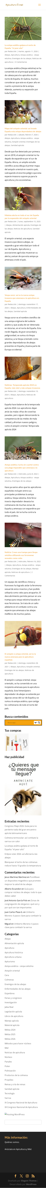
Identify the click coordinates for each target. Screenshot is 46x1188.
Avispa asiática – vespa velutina (19, 966)
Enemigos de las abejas (21, 58)
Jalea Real (9, 1007)
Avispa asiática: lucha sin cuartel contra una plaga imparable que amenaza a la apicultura (22, 468)
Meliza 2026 (10, 1039)
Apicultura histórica (14, 952)
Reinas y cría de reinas (15, 1084)
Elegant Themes (29, 1180)
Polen (7, 1066)
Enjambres (10, 993)
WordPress (31, 1184)
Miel (6, 1048)
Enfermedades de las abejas (18, 988)
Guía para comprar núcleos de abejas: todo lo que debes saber (23, 892)
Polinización (10, 1070)
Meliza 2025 (10, 1034)
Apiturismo (10, 961)
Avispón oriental (19, 142)
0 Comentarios (21, 62)
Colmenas (9, 979)
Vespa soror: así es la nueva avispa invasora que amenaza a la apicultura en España (22, 298)
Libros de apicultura (14, 1016)
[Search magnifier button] (39, 722)
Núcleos (8, 1057)
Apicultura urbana (13, 957)
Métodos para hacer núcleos (18, 1043)
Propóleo (9, 1079)
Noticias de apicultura (23, 228)
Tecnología (9, 1093)
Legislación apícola (13, 1011)
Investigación (11, 1002)
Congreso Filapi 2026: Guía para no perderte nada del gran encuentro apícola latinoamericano (21, 830)
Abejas (7, 55)
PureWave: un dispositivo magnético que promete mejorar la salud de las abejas (23, 881)
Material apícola (12, 1025)
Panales (8, 1061)
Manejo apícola (12, 1020)
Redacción (12, 51)
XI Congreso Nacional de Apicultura (21, 1102)
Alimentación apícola (21, 225)
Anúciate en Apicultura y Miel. (18, 1149)
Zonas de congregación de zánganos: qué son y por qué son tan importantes (22, 904)
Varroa (8, 1098)
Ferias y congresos (13, 998)
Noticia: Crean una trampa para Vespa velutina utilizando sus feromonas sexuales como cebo (21, 555)
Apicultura (15, 55)
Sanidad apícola (17, 145)
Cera (7, 975)
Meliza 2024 (10, 1029)
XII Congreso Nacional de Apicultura (21, 1107)
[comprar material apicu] (17, 750)
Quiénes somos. (12, 1142)
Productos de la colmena (16, 1075)
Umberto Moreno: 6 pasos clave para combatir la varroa (23, 916)
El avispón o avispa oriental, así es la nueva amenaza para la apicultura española (20, 657)
